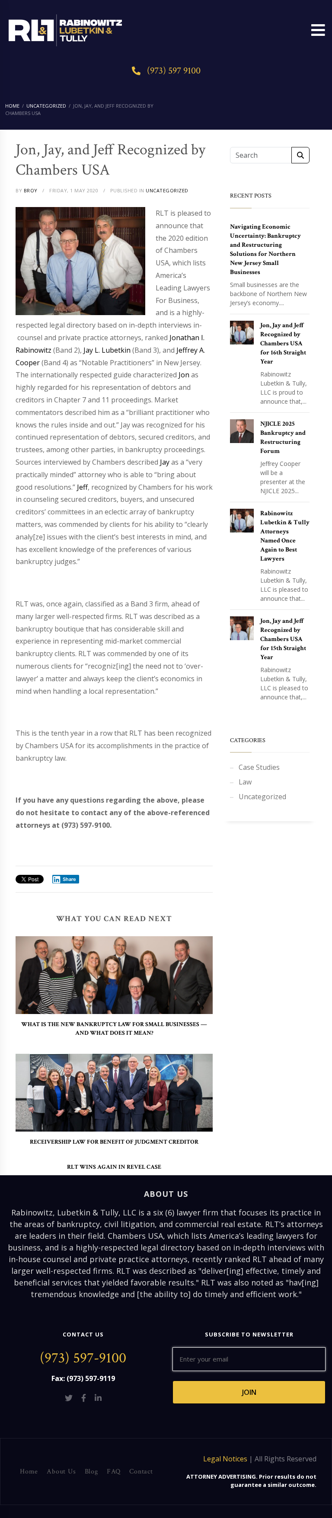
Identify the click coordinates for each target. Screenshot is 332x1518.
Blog (91, 1471)
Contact (141, 1471)
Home (29, 1471)
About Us (61, 1471)
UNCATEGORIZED (167, 190)
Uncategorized (262, 796)
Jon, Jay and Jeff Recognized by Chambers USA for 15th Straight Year (283, 639)
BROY (31, 190)
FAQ (114, 1471)
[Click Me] (69, 1398)
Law (245, 782)
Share (69, 879)
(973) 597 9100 (174, 70)
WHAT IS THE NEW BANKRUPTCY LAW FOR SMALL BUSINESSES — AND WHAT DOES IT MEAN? (114, 1029)
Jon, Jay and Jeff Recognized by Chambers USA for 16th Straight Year (283, 343)
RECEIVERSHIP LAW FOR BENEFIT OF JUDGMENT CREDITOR (114, 1142)
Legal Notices (225, 1459)
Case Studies (259, 767)
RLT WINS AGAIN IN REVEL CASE (114, 1167)
